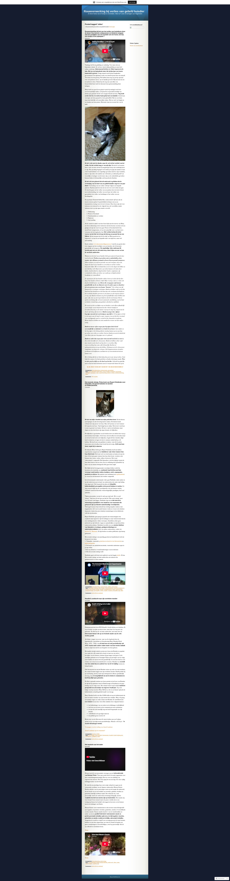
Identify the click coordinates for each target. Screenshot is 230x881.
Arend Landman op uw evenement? (95, 730)
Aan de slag (132, 2)
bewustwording (96, 370)
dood (89, 371)
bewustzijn (91, 588)
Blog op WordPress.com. (115, 876)
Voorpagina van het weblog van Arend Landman (98, 727)
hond (104, 371)
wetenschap (114, 587)
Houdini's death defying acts (116, 735)
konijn (119, 371)
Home (86, 830)
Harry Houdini (98, 735)
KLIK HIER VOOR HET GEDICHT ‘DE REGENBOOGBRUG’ (105, 367)
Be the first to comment (97, 593)
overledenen (88, 736)
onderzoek (110, 862)
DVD (89, 735)
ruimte (101, 590)
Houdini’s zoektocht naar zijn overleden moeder (101, 598)
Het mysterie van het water (94, 744)
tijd (119, 590)
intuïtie (109, 587)
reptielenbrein (120, 474)
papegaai (93, 373)
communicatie (103, 370)
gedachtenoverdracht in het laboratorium (110, 541)
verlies (113, 373)
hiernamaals (105, 735)
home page (112, 26)
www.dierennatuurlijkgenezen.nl (102, 244)
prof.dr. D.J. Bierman (91, 531)
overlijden (87, 373)
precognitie (97, 590)
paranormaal (119, 589)
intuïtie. (119, 555)
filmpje (103, 588)
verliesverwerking (119, 373)
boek (99, 588)
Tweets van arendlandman (136, 45)
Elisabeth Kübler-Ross (96, 371)
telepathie (115, 590)
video (86, 374)
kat (117, 371)
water (118, 862)
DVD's (98, 734)
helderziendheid (109, 588)
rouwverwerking (103, 373)
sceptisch (110, 590)
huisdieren (113, 371)
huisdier (108, 371)
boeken (94, 734)
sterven (109, 373)
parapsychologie (89, 590)
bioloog (96, 588)
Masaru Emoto (103, 862)
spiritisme (94, 736)
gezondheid (110, 370)
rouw (97, 373)
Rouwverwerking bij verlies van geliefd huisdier (114, 11)
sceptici (105, 590)
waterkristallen (88, 863)
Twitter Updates (134, 43)
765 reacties (95, 376)
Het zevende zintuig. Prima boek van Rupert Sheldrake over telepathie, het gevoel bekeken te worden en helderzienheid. (105, 383)
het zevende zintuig (94, 589)
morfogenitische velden (109, 589)
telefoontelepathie (90, 543)
